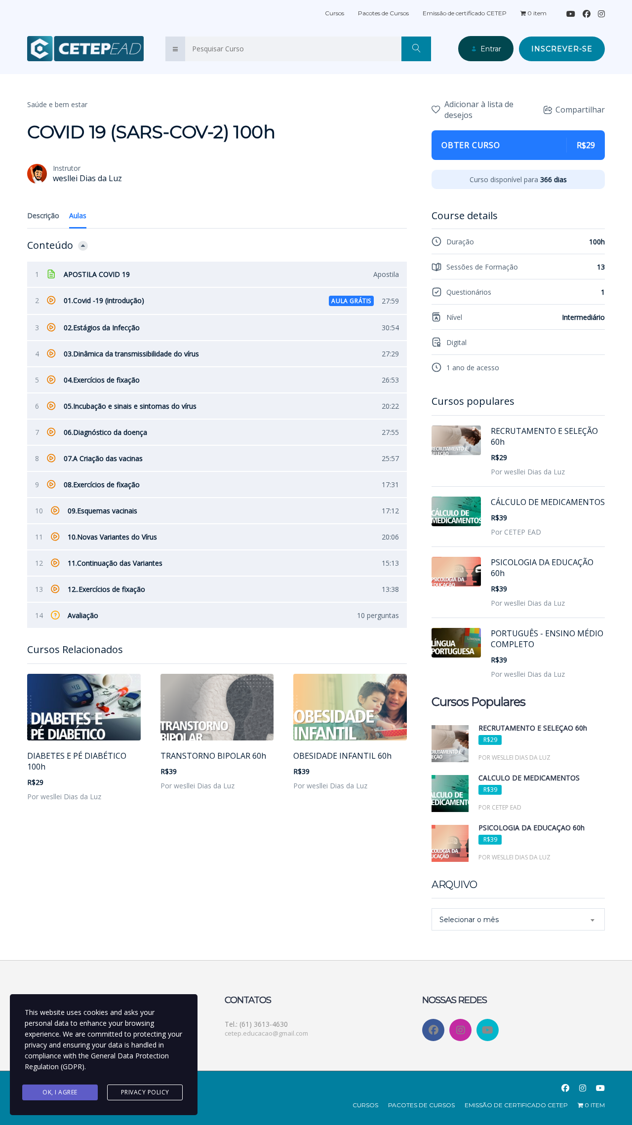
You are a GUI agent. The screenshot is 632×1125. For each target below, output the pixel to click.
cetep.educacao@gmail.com (266, 1033)
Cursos (334, 13)
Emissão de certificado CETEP (465, 13)
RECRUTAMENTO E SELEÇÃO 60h (544, 436)
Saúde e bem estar (57, 104)
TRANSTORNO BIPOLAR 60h (213, 755)
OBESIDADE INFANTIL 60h (342, 755)
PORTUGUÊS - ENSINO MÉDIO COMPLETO (547, 639)
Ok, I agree (60, 1092)
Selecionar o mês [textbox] (469, 919)
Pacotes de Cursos (383, 13)
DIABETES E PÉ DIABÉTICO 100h (76, 761)
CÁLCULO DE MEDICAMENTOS (548, 502)
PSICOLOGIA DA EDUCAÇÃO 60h (542, 568)
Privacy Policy (145, 1092)
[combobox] (518, 919)
